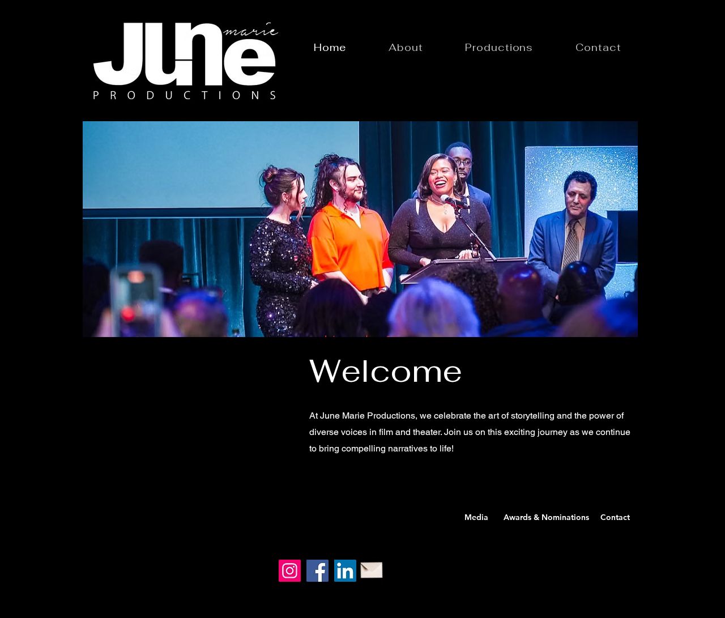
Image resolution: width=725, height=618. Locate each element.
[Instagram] (290, 571)
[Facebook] (317, 571)
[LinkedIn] (345, 571)
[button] (360, 229)
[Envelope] (372, 568)
